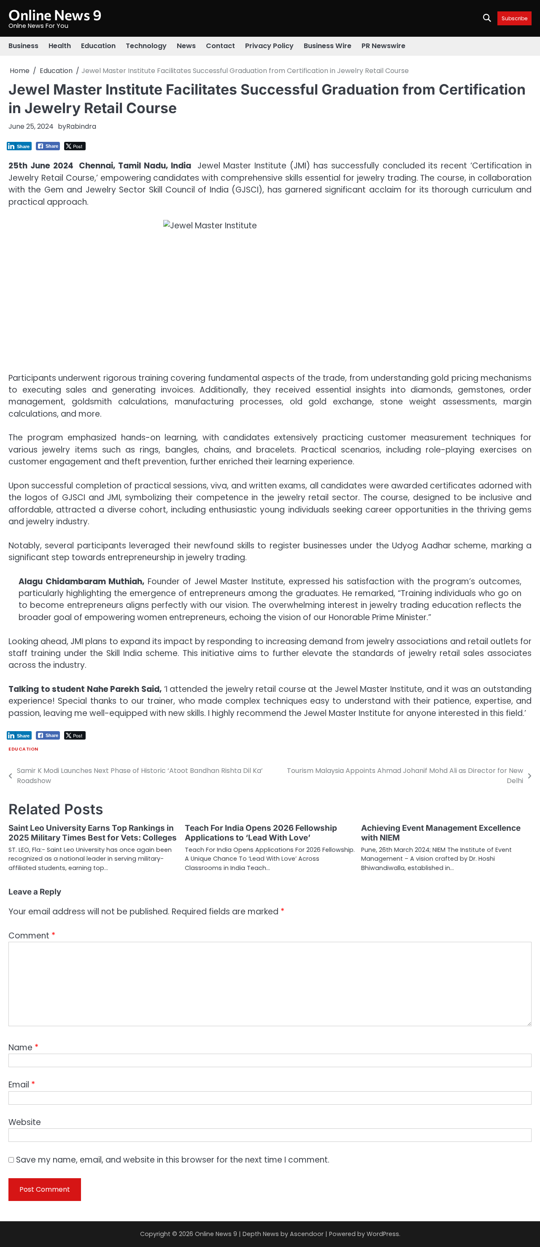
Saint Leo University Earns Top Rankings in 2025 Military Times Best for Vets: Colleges (92, 833)
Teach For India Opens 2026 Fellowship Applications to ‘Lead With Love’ (261, 833)
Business (23, 46)
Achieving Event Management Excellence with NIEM (441, 833)
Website (24, 1122)
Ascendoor (307, 1234)
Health (60, 46)
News (186, 46)
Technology (146, 46)
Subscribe (514, 18)
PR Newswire (383, 46)
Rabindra (81, 126)
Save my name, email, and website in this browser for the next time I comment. (172, 1160)
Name (23, 1047)
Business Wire (327, 46)
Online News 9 (55, 14)
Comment (31, 935)
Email (21, 1084)
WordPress (383, 1234)
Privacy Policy (269, 46)
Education (98, 46)
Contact (220, 46)
